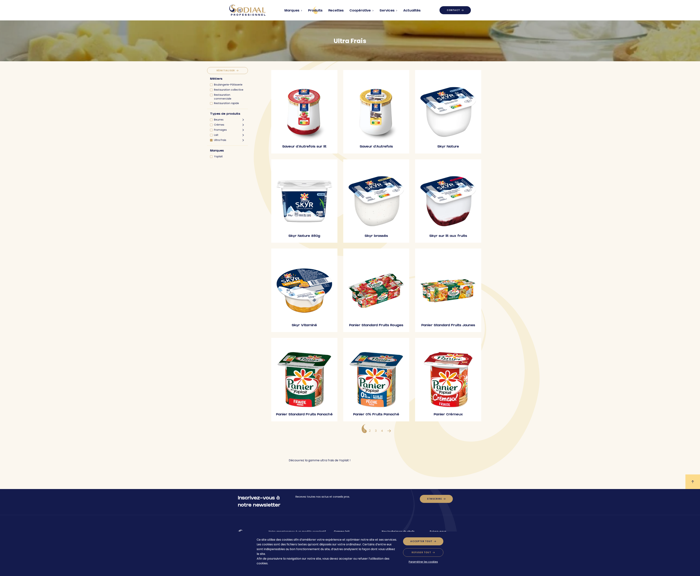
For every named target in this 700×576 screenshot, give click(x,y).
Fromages (220, 130)
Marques (291, 10)
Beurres (218, 119)
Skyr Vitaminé (304, 325)
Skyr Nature (448, 147)
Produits (315, 10)
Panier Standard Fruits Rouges (376, 325)
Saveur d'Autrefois (376, 147)
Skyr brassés (376, 236)
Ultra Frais (220, 140)
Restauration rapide (226, 103)
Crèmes (219, 125)
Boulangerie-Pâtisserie (228, 84)
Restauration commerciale (222, 96)
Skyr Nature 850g (304, 236)
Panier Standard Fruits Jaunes (448, 325)
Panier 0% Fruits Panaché (376, 414)
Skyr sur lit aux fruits (448, 236)
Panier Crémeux (448, 414)
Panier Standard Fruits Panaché (304, 414)
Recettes (336, 10)
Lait (216, 135)
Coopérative (360, 10)
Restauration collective (228, 90)
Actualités (412, 10)
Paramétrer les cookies (423, 562)
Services (387, 10)
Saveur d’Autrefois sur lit (304, 147)
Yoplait (218, 156)
